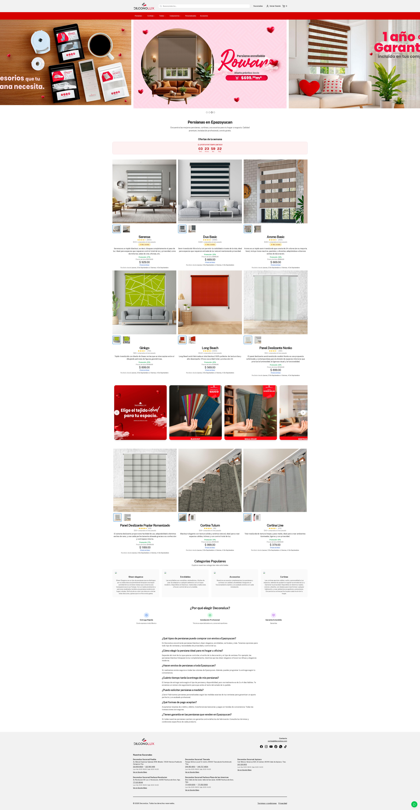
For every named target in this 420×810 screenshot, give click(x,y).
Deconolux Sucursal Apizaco (249, 759)
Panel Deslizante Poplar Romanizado (145, 525)
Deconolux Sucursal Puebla (144, 759)
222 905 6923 (138, 767)
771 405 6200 (190, 785)
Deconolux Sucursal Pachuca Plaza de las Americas (207, 777)
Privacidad (282, 803)
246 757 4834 (202, 767)
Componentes (174, 16)
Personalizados (190, 16)
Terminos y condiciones (267, 803)
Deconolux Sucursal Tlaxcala (197, 759)
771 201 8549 (138, 782)
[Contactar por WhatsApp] (414, 804)
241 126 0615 (242, 764)
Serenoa (144, 237)
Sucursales (258, 6)
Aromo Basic (275, 237)
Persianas (138, 16)
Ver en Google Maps (140, 772)
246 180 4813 (190, 767)
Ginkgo (144, 348)
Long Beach (210, 348)
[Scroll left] (116, 412)
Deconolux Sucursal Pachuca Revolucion (150, 777)
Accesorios (204, 16)
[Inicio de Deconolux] (144, 6)
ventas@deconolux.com (277, 741)
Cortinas (150, 16)
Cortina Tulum (210, 525)
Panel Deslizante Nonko (275, 348)
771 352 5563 (203, 785)
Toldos (161, 16)
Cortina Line (275, 525)
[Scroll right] (303, 412)
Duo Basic (210, 237)
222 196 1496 (150, 767)
